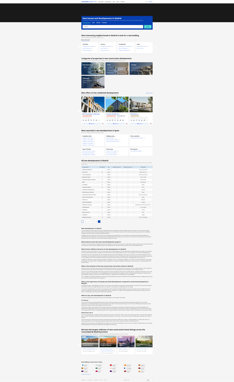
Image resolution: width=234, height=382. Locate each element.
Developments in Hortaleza (89, 46)
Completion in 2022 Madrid (87, 138)
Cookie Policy (96, 380)
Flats (114, 1)
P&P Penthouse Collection (93, 104)
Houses (117, 1)
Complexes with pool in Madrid (136, 138)
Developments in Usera (142, 46)
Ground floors (110, 70)
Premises (123, 1)
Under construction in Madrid (112, 139)
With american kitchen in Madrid (88, 151)
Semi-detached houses (135, 70)
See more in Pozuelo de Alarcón (107, 353)
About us (105, 380)
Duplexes (109, 72)
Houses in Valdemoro (124, 349)
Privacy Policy (89, 380)
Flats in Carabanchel (123, 48)
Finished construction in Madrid (112, 141)
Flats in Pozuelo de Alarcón (107, 349)
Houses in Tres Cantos (142, 349)
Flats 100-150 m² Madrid (111, 152)
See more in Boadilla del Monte (89, 351)
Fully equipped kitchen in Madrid (88, 154)
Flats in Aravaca (105, 48)
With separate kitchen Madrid (88, 152)
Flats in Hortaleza (87, 48)
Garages (84, 82)
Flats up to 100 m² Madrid (111, 151)
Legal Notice (83, 380)
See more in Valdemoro (123, 351)
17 (96, 221)
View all (149, 93)
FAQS (101, 380)
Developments (108, 1)
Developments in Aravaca (107, 46)
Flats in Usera (140, 48)
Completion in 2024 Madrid (87, 141)
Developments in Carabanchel (126, 46)
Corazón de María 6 (117, 104)
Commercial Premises (87, 80)
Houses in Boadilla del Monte (90, 349)
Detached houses (134, 67)
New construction (85, 40)
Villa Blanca (141, 104)
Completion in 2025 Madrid (87, 143)
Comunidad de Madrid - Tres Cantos (144, 341)
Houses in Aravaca (105, 50)
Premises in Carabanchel (124, 50)
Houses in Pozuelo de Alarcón (108, 350)
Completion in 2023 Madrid (87, 139)
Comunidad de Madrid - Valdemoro (126, 341)
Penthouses (109, 67)
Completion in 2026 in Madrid (88, 145)
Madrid (95, 1)
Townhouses (133, 68)
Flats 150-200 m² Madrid (111, 154)
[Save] (103, 124)
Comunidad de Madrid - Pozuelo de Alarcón (108, 341)
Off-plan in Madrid (110, 138)
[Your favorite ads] (147, 1)
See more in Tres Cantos (142, 351)
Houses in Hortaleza (88, 50)
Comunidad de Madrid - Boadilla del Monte (89, 341)
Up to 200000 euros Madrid (135, 151)
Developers (101, 1)
